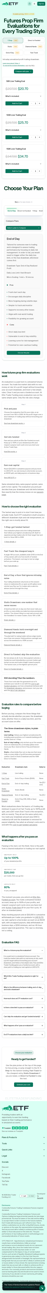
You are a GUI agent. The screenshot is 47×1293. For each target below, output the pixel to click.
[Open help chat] (42, 1288)
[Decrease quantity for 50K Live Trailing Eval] (32, 103)
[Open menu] (34, 4)
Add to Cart (17, 103)
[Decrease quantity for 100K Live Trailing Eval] (32, 137)
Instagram (6, 1174)
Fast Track (5, 778)
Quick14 (40, 1198)
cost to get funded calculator (25, 825)
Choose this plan (24, 353)
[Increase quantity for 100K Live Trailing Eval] (39, 137)
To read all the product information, (14, 65)
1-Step (4, 773)
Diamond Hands (7, 795)
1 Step (34, 211)
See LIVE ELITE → (10, 478)
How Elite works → (10, 452)
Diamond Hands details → (13, 645)
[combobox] (23, 71)
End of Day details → (11, 593)
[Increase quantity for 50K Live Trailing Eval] (39, 103)
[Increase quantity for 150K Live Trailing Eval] (39, 171)
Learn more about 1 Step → (11, 63)
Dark (32, 1196)
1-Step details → (10, 542)
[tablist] (23, 46)
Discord (5, 1167)
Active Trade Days (13, 908)
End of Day (12, 211)
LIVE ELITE (39, 917)
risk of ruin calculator (17, 690)
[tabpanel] (23, 117)
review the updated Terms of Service (18, 1287)
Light (24, 1196)
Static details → (9, 620)
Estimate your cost (23, 1085)
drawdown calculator (14, 688)
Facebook (6, 1178)
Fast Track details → (11, 566)
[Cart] (30, 4)
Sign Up (41, 4)
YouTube (5, 1181)
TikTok (4, 1185)
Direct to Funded (24, 211)
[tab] (13, 40)
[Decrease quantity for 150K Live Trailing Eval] (32, 171)
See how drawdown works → (14, 423)
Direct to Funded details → (13, 669)
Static (41, 211)
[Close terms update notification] (44, 1282)
